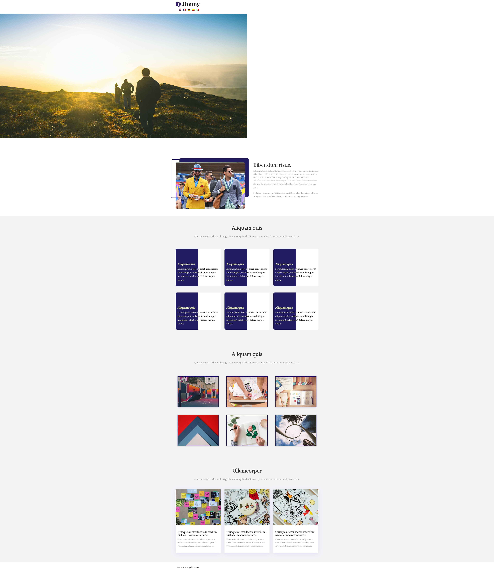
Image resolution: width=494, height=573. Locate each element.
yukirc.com (194, 567)
